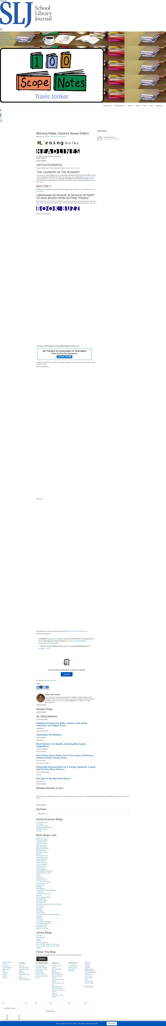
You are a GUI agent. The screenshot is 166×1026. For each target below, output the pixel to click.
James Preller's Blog (41, 826)
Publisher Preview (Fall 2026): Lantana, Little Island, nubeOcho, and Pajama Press (62, 724)
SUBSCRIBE (3, 1)
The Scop (39, 831)
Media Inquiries (89, 969)
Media (20, 971)
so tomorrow (39, 920)
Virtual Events (72, 969)
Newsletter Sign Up (90, 971)
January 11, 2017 (44, 648)
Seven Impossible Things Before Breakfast (48, 914)
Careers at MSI (89, 983)
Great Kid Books (40, 888)
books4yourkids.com (42, 855)
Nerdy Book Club (41, 899)
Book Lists (22, 965)
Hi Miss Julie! (39, 892)
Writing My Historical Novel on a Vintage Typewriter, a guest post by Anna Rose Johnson (65, 768)
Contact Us (88, 964)
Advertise (87, 965)
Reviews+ (5, 964)
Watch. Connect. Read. (42, 928)
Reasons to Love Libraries (56, 966)
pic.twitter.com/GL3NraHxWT (48, 643)
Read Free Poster (57, 986)
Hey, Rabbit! (39, 824)
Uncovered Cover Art (42, 925)
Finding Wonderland (41, 880)
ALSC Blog (39, 935)
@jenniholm (53, 639)
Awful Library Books (41, 847)
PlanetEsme (39, 909)
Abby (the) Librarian (41, 845)
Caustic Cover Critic (41, 862)
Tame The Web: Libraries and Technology (47, 944)
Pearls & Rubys (39, 972)
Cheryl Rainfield (40, 868)
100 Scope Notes (4, 34)
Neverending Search (42, 900)
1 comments (62, 136)
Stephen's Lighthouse (42, 942)
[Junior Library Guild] (51, 1003)
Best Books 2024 (23, 967)
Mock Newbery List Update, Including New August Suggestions (61, 745)
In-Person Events (73, 965)
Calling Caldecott (41, 861)
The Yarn (2, 46)
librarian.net (39, 939)
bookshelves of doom (42, 857)
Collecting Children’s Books (43, 873)
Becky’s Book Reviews (42, 848)
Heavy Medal (39, 971)
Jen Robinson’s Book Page (43, 894)
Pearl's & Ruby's (4, 41)
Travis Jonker (53, 136)
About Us (87, 962)
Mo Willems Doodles (41, 829)
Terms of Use (88, 976)
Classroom (5, 972)
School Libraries (7, 967)
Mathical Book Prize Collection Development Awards (58, 989)
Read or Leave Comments (43, 689)
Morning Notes (49, 680)
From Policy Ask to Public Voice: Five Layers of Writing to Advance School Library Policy (65, 756)
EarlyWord (39, 876)
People (4, 976)
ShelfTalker (39, 918)
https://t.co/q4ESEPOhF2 (77, 641)
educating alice (40, 878)
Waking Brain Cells (41, 926)
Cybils (38, 874)
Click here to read (75, 168)
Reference (22, 972)
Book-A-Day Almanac (42, 852)
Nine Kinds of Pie (41, 902)
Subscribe (87, 967)
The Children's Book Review (44, 921)
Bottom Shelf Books (41, 859)
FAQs (86, 979)
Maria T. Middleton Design (43, 897)
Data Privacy (88, 974)
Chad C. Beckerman (41, 864)
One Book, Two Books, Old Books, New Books (49, 904)
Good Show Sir (40, 885)
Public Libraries (7, 969)
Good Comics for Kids (6, 37)
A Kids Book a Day (41, 841)
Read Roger (39, 911)
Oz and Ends (39, 907)
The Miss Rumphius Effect (43, 923)
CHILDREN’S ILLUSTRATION (44, 871)
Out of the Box (40, 906)
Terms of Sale (88, 978)
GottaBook (39, 887)
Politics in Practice (5, 43)
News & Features (7, 962)
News (55, 680)
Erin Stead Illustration (42, 822)
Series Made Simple (24, 974)
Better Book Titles (41, 850)
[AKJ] (26, 1003)
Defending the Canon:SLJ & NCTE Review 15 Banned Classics (57, 975)
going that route (88, 177)
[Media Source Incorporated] (3, 1003)
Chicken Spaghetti (41, 869)
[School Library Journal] (85, 1003)
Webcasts (71, 971)
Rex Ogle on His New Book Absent (53, 778)
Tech (20, 976)
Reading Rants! (40, 913)
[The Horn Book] (36, 1003)
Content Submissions (90, 972)
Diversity (5, 974)
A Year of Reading (41, 843)
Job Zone (5, 978)
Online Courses (72, 967)
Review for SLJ (23, 978)
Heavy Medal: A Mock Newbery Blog (10, 39)
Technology (6, 965)
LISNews (38, 941)
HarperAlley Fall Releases (48, 734)
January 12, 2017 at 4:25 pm (111, 139)
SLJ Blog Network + (5, 32)
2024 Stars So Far (24, 969)
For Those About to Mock (43, 881)
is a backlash (50, 179)
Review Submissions (24, 979)
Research (54, 993)
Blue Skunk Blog (40, 937)
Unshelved (39, 948)
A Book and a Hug (41, 838)
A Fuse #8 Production (6, 36)
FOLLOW (42, 959)
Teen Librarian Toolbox (6, 44)
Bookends (39, 854)
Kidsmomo (39, 895)
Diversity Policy (89, 981)
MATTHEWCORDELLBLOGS (44, 827)
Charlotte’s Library (41, 866)
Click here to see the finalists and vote (76, 631)
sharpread (39, 916)
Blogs (4, 971)
